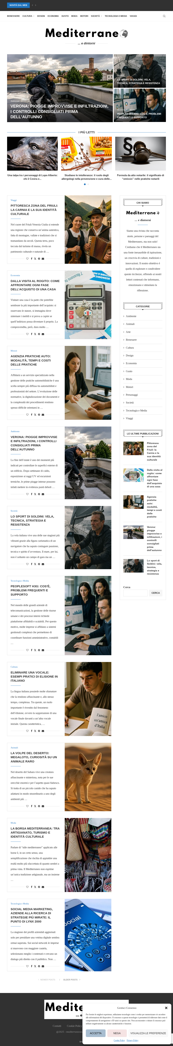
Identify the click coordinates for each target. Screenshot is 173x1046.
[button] (166, 1008)
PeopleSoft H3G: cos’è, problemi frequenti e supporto (30, 590)
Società (95, 16)
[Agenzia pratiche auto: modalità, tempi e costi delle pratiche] (88, 383)
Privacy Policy (132, 1040)
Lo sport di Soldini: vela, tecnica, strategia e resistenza (32, 520)
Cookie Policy (119, 1040)
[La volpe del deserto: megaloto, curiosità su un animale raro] (140, 71)
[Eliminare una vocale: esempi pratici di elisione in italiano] (60, 88)
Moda (74, 16)
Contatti (57, 1025)
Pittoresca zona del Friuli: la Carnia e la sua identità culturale (34, 210)
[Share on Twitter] (35, 258)
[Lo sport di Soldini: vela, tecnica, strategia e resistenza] (88, 537)
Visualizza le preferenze (148, 1033)
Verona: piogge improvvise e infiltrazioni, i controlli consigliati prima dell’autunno (154, 539)
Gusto (65, 16)
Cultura (27, 16)
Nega (117, 1033)
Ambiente (131, 316)
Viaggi (133, 16)
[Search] (164, 16)
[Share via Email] (43, 258)
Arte (128, 331)
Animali (130, 324)
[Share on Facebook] (31, 258)
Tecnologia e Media (116, 16)
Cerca (126, 587)
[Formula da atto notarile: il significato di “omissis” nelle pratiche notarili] (140, 154)
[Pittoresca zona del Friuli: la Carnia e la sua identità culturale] (88, 229)
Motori (84, 16)
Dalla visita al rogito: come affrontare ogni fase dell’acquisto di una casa (35, 285)
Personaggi (132, 394)
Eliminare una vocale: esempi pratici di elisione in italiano (34, 676)
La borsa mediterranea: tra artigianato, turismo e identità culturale (138, 114)
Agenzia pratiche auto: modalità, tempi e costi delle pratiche (31, 360)
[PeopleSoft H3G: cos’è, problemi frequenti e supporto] (88, 615)
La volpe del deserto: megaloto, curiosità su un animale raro (43, 5)
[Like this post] (27, 258)
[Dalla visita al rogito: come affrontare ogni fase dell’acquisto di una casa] (88, 305)
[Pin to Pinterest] (39, 258)
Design (41, 16)
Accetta (96, 1033)
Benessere (13, 16)
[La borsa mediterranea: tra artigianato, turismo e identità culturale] (88, 855)
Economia (53, 16)
